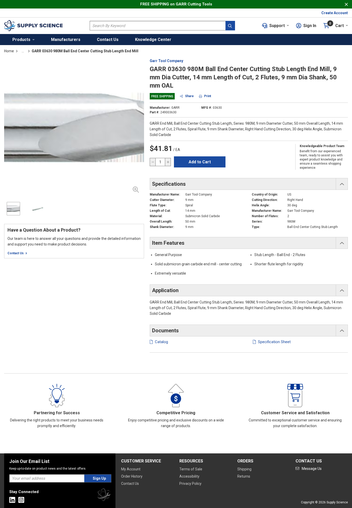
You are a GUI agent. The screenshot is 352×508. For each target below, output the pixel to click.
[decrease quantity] (153, 162)
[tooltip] (23, 51)
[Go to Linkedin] (12, 500)
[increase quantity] (168, 162)
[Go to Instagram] (21, 500)
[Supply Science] (103, 495)
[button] (23, 39)
